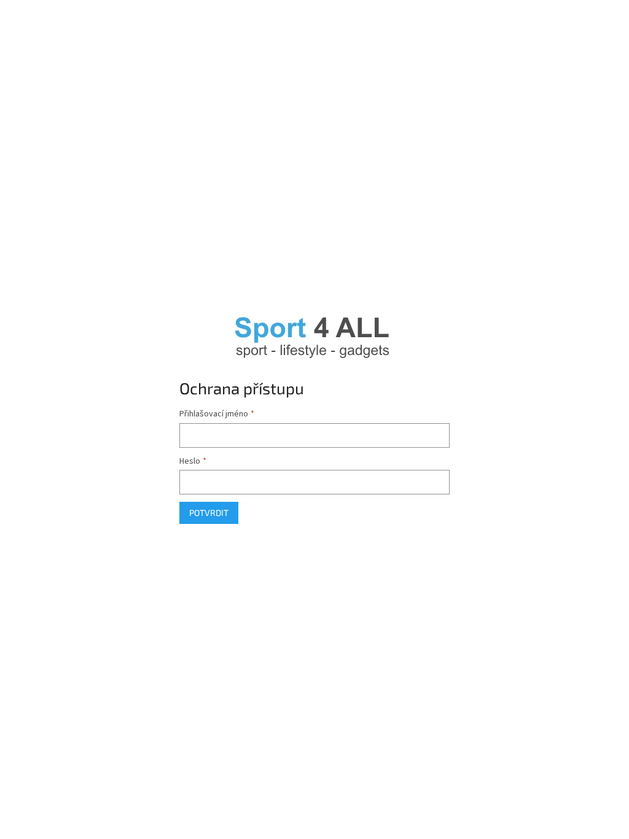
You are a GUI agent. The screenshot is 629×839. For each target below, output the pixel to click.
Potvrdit (209, 512)
